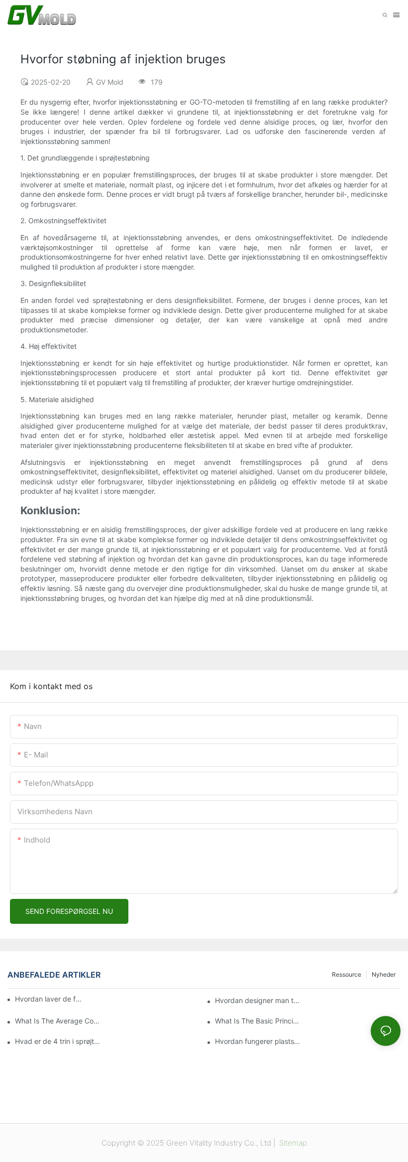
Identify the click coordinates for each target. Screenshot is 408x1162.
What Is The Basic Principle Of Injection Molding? (258, 1021)
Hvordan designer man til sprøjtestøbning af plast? (258, 1000)
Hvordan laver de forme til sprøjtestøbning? (48, 999)
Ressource (346, 974)
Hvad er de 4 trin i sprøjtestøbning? (58, 1041)
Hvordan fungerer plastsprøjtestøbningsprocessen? (258, 1041)
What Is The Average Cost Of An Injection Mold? (58, 1021)
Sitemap (292, 1143)
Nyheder (384, 974)
